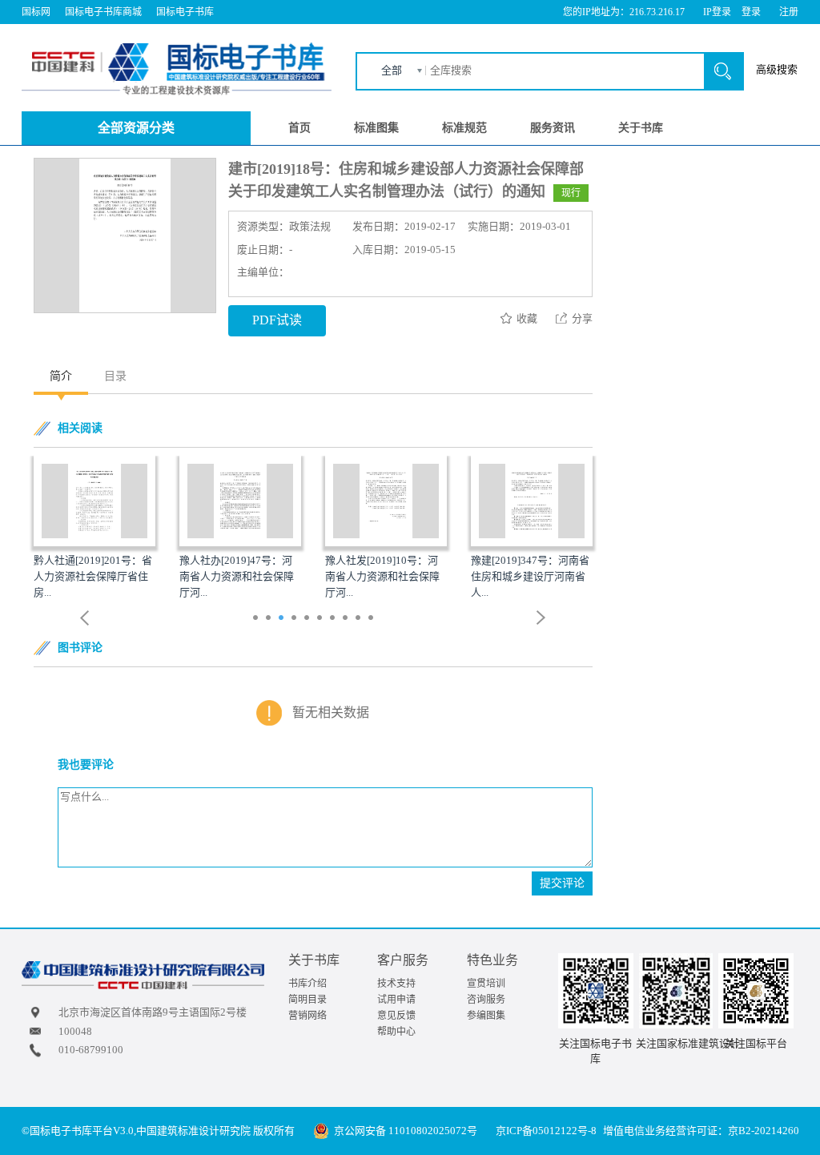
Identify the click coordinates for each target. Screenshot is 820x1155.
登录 (751, 12)
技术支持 (396, 983)
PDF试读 (277, 320)
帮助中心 (396, 1031)
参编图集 (486, 1015)
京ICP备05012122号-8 (546, 1131)
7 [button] (334, 619)
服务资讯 (552, 128)
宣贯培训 (486, 983)
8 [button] (347, 619)
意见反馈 (396, 1015)
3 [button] (283, 619)
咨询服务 (486, 999)
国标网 (36, 12)
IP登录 (717, 12)
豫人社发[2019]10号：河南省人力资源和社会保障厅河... (382, 576)
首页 (299, 128)
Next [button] (541, 618)
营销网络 (307, 1015)
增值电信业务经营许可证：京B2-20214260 (701, 1131)
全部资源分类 (136, 128)
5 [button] (308, 619)
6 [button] (321, 619)
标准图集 (376, 128)
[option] (94, 529)
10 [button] (372, 619)
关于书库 (640, 128)
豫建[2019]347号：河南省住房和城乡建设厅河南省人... (530, 576)
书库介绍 (307, 983)
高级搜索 (777, 69)
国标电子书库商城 (103, 12)
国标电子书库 (185, 12)
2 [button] (270, 619)
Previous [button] (85, 618)
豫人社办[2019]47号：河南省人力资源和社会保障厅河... (236, 576)
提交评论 (562, 883)
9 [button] (360, 619)
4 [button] (295, 619)
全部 (391, 70)
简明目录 (307, 999)
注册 (788, 12)
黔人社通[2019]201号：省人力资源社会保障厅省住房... (93, 576)
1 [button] (257, 619)
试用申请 (396, 999)
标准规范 (464, 128)
